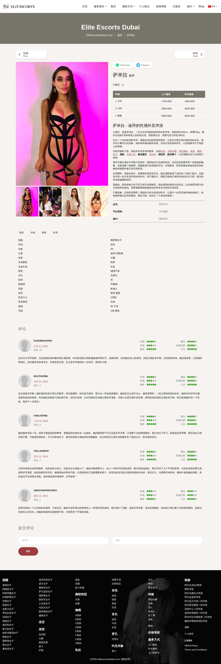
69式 (162, 151)
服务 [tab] (44, 232)
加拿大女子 (8, 609)
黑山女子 (6, 644)
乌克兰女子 (44, 607)
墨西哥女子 (8, 641)
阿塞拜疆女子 (9, 593)
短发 (114, 619)
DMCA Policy (191, 645)
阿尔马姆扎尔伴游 (194, 593)
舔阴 (199, 151)
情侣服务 (183, 151)
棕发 (112, 262)
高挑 (77, 583)
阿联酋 (119, 253)
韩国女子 (6, 637)
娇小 (41, 646)
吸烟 (150, 626)
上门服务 (152, 644)
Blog (201, 6)
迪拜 (119, 35)
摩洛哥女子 (8, 648)
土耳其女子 (44, 603)
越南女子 (43, 615)
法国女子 (6, 617)
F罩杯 (78, 635)
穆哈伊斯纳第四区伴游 (196, 621)
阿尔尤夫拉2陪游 (193, 585)
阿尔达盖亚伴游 (192, 597)
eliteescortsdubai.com (99, 35)
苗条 (77, 579)
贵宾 (113, 6)
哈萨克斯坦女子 (10, 632)
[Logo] (18, 6)
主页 (84, 6)
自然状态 (116, 583)
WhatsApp (125, 65)
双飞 (115, 154)
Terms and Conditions (196, 649)
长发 (112, 266)
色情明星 (161, 6)
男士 (114, 651)
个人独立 (144, 6)
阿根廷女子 (8, 589)
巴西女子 (6, 601)
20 (111, 249)
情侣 (150, 583)
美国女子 (6, 585)
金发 (114, 595)
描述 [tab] (21, 232)
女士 (150, 579)
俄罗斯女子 (116, 240)
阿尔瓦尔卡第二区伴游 (196, 601)
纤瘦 (41, 650)
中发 (114, 623)
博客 (187, 627)
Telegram (145, 65)
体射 (192, 151)
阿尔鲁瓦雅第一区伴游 (196, 605)
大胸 (112, 257)
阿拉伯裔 (152, 599)
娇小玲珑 (79, 587)
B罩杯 (78, 619)
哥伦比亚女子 (9, 613)
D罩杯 (78, 627)
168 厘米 (115, 310)
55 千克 (114, 306)
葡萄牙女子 (44, 587)
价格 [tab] (33, 232)
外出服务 (152, 648)
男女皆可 (152, 587)
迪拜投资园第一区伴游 (196, 613)
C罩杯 (113, 297)
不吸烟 (113, 284)
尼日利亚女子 (45, 579)
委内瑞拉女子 (45, 611)
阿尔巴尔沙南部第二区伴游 (198, 617)
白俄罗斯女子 (9, 597)
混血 (150, 619)
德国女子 (6, 621)
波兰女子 (43, 583)
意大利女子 (8, 629)
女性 (112, 244)
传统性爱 (172, 151)
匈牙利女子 (8, 625)
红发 (114, 607)
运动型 (42, 634)
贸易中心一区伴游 (194, 609)
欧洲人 (113, 288)
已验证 (177, 6)
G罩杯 (78, 639)
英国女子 (6, 605)
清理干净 (115, 271)
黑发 (114, 603)
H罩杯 (78, 643)
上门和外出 (154, 652)
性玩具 (152, 154)
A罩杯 (78, 615)
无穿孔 (113, 275)
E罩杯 (78, 631)
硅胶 (77, 603)
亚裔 (150, 603)
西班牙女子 (44, 599)
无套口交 (131, 154)
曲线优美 (43, 642)
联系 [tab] (55, 232)
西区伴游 (189, 589)
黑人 (150, 607)
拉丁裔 (151, 615)
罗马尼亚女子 (45, 591)
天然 (112, 301)
